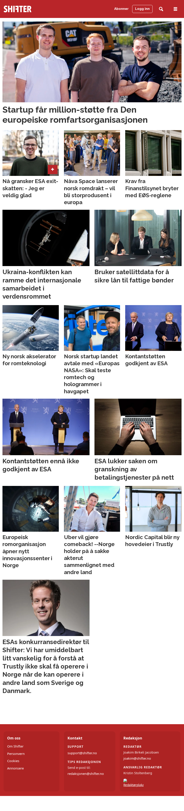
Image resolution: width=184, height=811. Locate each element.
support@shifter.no (82, 753)
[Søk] (161, 9)
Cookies (13, 761)
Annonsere (15, 768)
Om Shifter (15, 746)
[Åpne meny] (175, 9)
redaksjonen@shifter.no (86, 774)
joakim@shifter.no (137, 758)
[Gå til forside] (29, 9)
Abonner (121, 9)
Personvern (16, 754)
